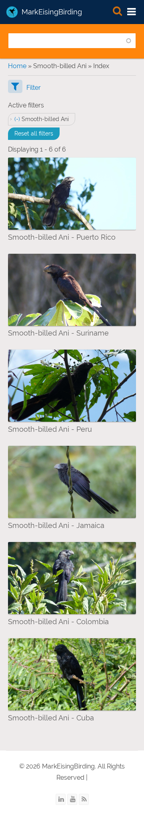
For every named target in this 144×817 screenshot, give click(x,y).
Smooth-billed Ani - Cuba (51, 718)
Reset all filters (33, 133)
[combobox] (72, 41)
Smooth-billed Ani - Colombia (58, 621)
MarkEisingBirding (52, 12)
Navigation (132, 12)
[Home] (12, 12)
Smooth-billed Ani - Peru (50, 429)
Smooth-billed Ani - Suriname (58, 333)
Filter (33, 87)
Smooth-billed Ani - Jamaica (56, 525)
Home (17, 66)
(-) (18, 119)
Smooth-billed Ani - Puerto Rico (62, 237)
